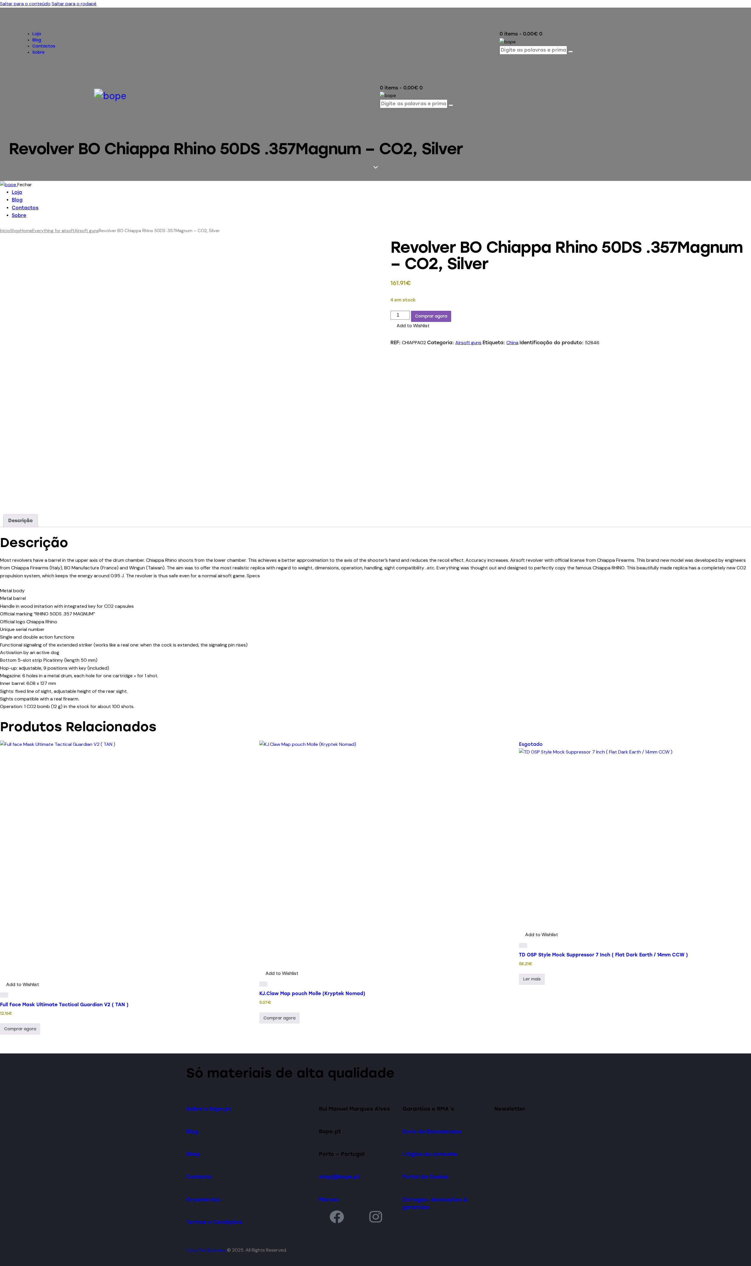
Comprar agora (431, 316)
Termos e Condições (214, 1222)
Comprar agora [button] (20, 1028)
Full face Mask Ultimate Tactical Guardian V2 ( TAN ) (64, 1004)
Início (5, 231)
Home (26, 231)
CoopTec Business (206, 1250)
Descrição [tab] (20, 520)
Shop (15, 231)
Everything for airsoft (53, 231)
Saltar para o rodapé (74, 4)
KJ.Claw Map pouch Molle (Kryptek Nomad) (312, 993)
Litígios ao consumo (430, 1154)
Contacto (199, 1176)
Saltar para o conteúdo (25, 4)
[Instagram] (375, 1216)
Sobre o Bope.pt (208, 1109)
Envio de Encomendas (432, 1131)
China (512, 343)
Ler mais (532, 979)
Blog (192, 1131)
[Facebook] (336, 1216)
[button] (409, 326)
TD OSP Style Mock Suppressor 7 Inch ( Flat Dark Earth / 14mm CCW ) (603, 955)
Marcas (329, 1199)
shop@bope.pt (339, 1176)
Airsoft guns (87, 231)
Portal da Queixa (425, 1176)
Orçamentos (203, 1199)
